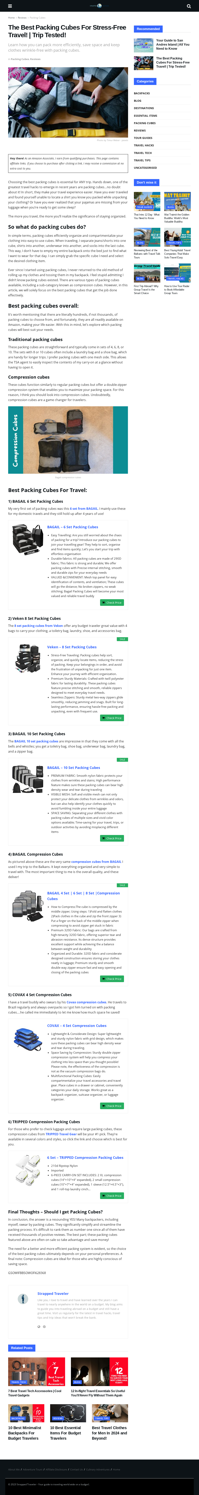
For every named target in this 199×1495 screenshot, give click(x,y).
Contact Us (76, 1469)
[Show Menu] (10, 6)
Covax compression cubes (86, 1002)
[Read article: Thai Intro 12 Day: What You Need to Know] (147, 201)
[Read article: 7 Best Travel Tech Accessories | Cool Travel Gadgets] (36, 1371)
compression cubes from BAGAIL (96, 862)
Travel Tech (18, 1382)
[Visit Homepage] (99, 6)
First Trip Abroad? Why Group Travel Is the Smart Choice (146, 290)
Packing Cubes (37, 17)
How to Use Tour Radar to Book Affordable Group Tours (176, 290)
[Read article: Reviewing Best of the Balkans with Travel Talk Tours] (147, 237)
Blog (77, 1382)
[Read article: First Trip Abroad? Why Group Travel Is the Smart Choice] (147, 273)
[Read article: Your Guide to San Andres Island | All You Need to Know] (143, 45)
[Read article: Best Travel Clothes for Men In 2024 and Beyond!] (110, 1413)
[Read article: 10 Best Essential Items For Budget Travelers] (68, 1413)
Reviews (22, 17)
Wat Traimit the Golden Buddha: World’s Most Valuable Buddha (176, 218)
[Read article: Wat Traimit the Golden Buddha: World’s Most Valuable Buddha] (177, 201)
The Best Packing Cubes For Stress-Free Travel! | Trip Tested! (173, 62)
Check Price (113, 602)
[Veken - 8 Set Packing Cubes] (27, 659)
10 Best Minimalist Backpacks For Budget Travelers (24, 1433)
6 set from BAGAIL (84, 508)
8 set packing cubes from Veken (38, 626)
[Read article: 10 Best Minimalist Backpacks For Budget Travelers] (26, 1413)
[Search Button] (189, 6)
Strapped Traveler (53, 1293)
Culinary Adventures (98, 1469)
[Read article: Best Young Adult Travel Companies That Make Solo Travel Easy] (177, 237)
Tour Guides (143, 138)
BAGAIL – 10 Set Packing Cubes (73, 767)
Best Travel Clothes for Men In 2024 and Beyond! (109, 1433)
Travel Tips (102, 1418)
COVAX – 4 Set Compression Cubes (76, 1025)
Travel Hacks (144, 145)
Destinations (144, 108)
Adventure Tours (32, 1469)
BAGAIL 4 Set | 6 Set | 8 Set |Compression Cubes (83, 896)
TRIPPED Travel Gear (61, 1134)
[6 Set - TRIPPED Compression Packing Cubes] (27, 1170)
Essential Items (145, 116)
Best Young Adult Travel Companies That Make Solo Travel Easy (177, 254)
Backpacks (17, 1418)
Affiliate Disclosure (56, 1469)
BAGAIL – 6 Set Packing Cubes (72, 527)
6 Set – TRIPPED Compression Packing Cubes (85, 1157)
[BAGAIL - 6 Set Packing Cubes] (27, 539)
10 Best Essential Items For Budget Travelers (65, 1433)
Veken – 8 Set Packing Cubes (72, 647)
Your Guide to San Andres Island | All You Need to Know (172, 44)
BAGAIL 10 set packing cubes (36, 741)
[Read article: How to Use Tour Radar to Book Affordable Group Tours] (177, 273)
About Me (14, 1469)
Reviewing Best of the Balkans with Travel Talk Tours (147, 254)
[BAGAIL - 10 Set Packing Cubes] (27, 779)
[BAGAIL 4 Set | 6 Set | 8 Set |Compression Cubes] (27, 906)
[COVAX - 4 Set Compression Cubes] (27, 1038)
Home (11, 17)
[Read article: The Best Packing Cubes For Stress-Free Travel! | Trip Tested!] (143, 63)
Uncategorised (145, 168)
